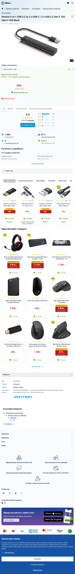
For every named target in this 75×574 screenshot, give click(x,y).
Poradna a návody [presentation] (21, 109)
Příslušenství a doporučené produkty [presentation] (41, 109)
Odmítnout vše (37, 570)
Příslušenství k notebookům (14, 413)
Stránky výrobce (18, 387)
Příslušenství (25, 8)
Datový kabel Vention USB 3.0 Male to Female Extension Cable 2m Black (63, 205)
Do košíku (15, 273)
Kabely (63, 221)
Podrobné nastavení (37, 565)
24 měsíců (16, 384)
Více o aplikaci (9, 520)
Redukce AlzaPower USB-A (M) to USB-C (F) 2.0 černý (45, 205)
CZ (5, 502)
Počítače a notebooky (12, 8)
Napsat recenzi (29, 125)
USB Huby (13, 418)
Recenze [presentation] (10, 109)
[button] (37, 433)
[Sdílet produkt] (72, 16)
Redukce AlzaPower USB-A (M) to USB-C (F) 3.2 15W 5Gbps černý (9, 205)
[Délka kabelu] (59, 187)
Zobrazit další (36, 366)
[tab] (3, 108)
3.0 (14, 420)
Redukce (10, 221)
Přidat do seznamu (9, 98)
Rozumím (37, 559)
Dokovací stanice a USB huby (51, 8)
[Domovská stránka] (2, 9)
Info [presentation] (4, 109)
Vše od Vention (6, 13)
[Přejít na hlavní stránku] (6, 3)
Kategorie (6, 374)
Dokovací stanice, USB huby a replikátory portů (27, 222)
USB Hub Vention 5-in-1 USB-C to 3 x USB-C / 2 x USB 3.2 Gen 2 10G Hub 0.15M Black (27, 205)
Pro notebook (36, 8)
